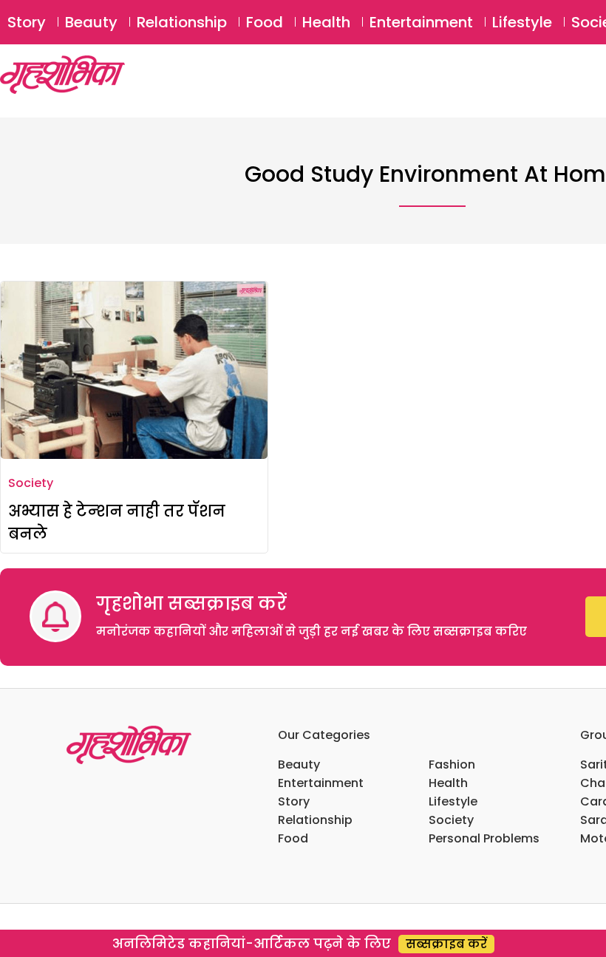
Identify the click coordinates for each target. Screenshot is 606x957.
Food (264, 22)
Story (26, 22)
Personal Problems (484, 838)
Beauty (91, 22)
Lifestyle (522, 22)
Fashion (452, 764)
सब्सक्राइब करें (446, 944)
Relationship (182, 22)
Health (326, 22)
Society (30, 482)
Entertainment (421, 22)
